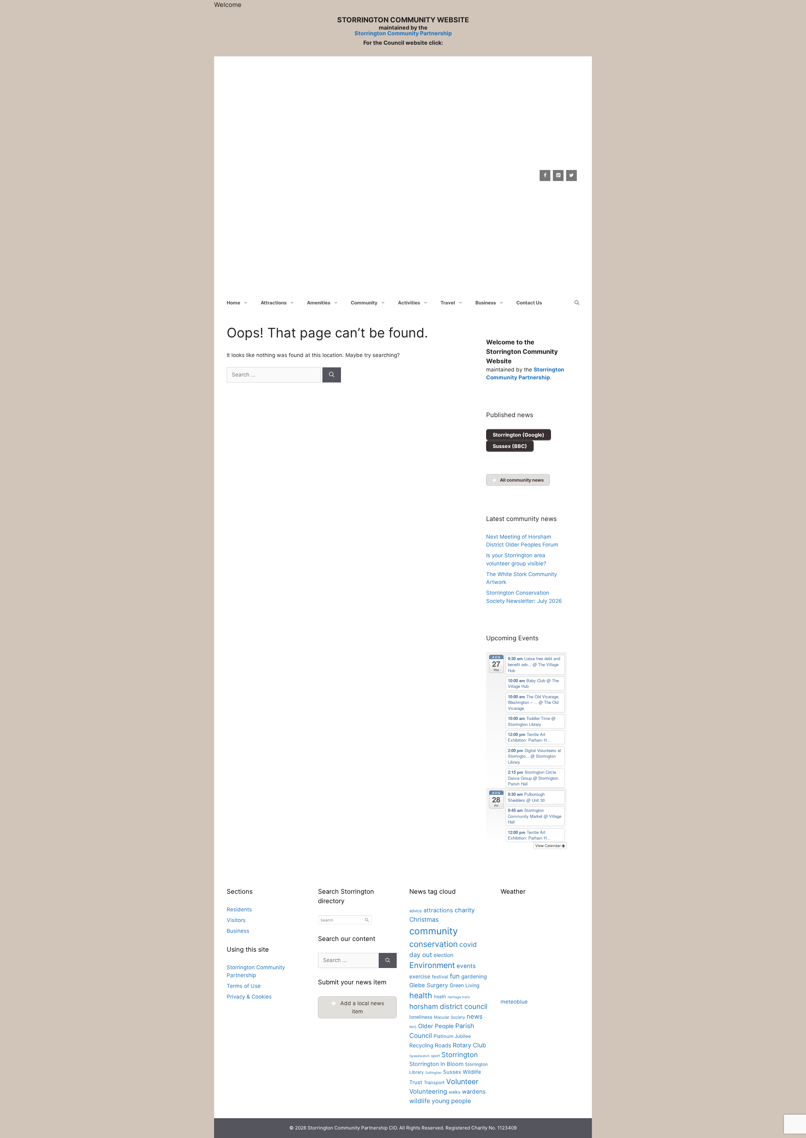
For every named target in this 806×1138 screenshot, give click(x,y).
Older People (436, 1025)
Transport (434, 1082)
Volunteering (428, 1091)
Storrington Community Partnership (403, 33)
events (466, 966)
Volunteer (462, 1081)
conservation (433, 944)
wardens (474, 1091)
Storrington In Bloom (436, 1064)
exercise (419, 976)
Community (364, 303)
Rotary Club (469, 1045)
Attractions (274, 303)
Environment (432, 965)
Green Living (465, 985)
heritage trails (459, 997)
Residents (239, 909)
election (443, 955)
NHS (413, 1027)
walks (454, 1092)
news (475, 1016)
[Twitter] (571, 175)
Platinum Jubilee (452, 1036)
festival (440, 977)
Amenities (318, 303)
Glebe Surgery (428, 985)
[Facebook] (545, 175)
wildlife (419, 1101)
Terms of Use (244, 986)
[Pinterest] (558, 175)
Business (485, 303)
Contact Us (529, 303)
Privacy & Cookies (249, 997)
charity (465, 910)
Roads (443, 1045)
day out (420, 955)
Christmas (424, 919)
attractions (438, 910)
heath (440, 996)
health (420, 995)
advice (415, 910)
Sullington (433, 1073)
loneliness (420, 1017)
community (433, 931)
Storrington (459, 1054)
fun (455, 976)
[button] (577, 302)
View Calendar (548, 845)
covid (468, 944)
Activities (409, 303)
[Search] (331, 374)
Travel (447, 303)
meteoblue (514, 1002)
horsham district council (448, 1006)
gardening (474, 976)
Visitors (236, 920)
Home (233, 303)
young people (451, 1101)
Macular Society (449, 1017)
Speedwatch (419, 1056)
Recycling (421, 1045)
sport (435, 1055)
